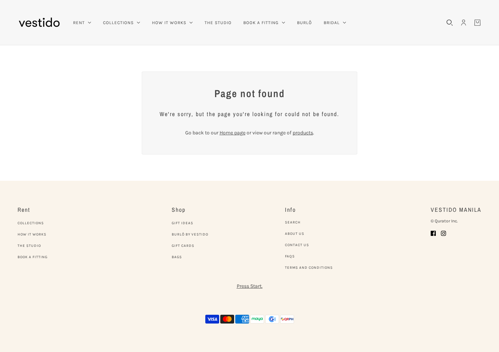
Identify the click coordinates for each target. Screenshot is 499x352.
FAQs (290, 256)
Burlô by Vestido (190, 234)
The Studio (29, 246)
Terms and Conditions (309, 267)
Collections (31, 223)
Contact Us (297, 245)
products (303, 133)
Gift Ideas (182, 223)
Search (293, 222)
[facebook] (433, 233)
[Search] (450, 23)
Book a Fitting (32, 257)
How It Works (32, 234)
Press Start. (250, 286)
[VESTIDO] (39, 23)
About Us (294, 234)
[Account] (464, 23)
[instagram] (443, 233)
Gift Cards (183, 246)
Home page (232, 133)
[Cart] (477, 23)
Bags (177, 257)
